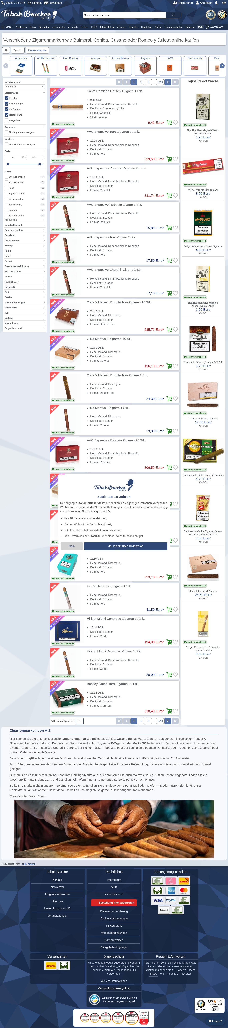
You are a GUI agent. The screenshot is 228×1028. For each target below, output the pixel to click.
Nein (72, 546)
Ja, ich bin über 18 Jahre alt (125, 546)
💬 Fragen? (215, 1021)
